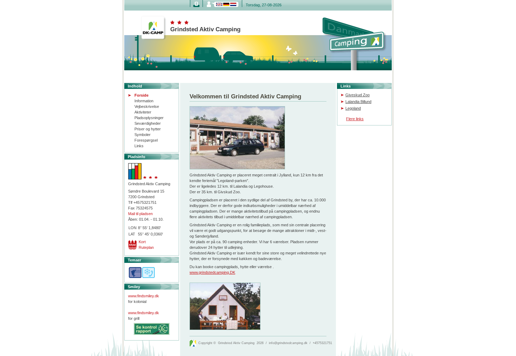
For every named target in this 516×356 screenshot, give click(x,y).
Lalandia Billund (358, 101)
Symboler (142, 134)
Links (139, 146)
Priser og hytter (147, 129)
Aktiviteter (142, 112)
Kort (142, 242)
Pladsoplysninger (149, 118)
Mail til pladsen (140, 214)
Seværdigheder (147, 123)
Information (143, 101)
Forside (141, 95)
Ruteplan (146, 247)
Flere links (355, 119)
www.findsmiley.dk (143, 296)
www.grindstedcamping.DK (212, 272)
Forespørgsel (146, 140)
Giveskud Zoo (357, 95)
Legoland (353, 108)
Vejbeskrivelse (146, 106)
